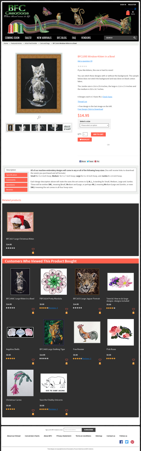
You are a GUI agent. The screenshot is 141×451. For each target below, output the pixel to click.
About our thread (13, 436)
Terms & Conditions (83, 436)
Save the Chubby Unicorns (51, 400)
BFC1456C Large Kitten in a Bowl (20, 299)
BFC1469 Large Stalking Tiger (52, 349)
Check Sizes (107, 97)
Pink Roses (111, 349)
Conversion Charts (32, 436)
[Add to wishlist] (33, 249)
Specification (11, 175)
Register (132, 5)
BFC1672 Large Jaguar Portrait (86, 299)
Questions (10, 185)
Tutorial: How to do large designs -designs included (118, 300)
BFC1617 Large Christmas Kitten (20, 239)
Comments (10, 180)
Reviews (9, 189)
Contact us (111, 436)
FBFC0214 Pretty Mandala (51, 299)
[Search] (134, 38)
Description (11, 170)
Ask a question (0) (85, 61)
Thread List (82, 101)
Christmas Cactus (13, 400)
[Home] (19, 11)
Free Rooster (78, 349)
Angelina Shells (12, 349)
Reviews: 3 (53, 308)
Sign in (123, 5)
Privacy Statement (64, 436)
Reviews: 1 (86, 358)
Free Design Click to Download (90, 109)
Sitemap (99, 436)
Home (6, 43)
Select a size (85, 121)
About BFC (48, 436)
